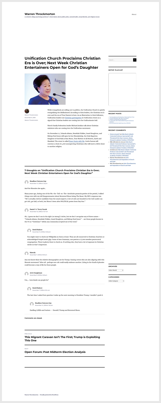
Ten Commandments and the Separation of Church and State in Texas (121, 117)
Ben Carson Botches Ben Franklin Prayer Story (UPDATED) (120, 123)
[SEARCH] (134, 60)
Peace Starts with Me (77, 141)
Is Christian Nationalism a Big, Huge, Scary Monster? (119, 118)
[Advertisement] (80, 42)
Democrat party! (115, 134)
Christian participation (73, 118)
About (134, 14)
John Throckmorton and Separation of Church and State (122, 159)
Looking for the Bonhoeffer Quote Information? (118, 119)
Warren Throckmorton (40, 14)
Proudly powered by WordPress (49, 395)
